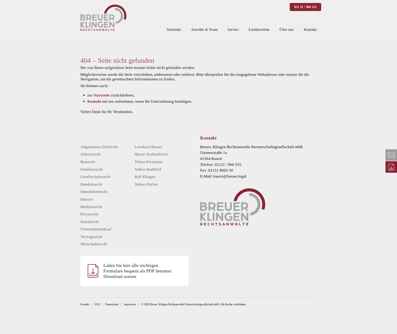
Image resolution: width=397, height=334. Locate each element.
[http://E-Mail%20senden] (391, 155)
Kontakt (94, 101)
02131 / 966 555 (228, 164)
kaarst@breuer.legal (229, 176)
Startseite (102, 95)
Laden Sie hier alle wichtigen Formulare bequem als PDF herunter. (137, 271)
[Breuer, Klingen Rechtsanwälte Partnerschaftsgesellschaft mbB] (103, 18)
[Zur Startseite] (265, 206)
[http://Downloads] (391, 167)
